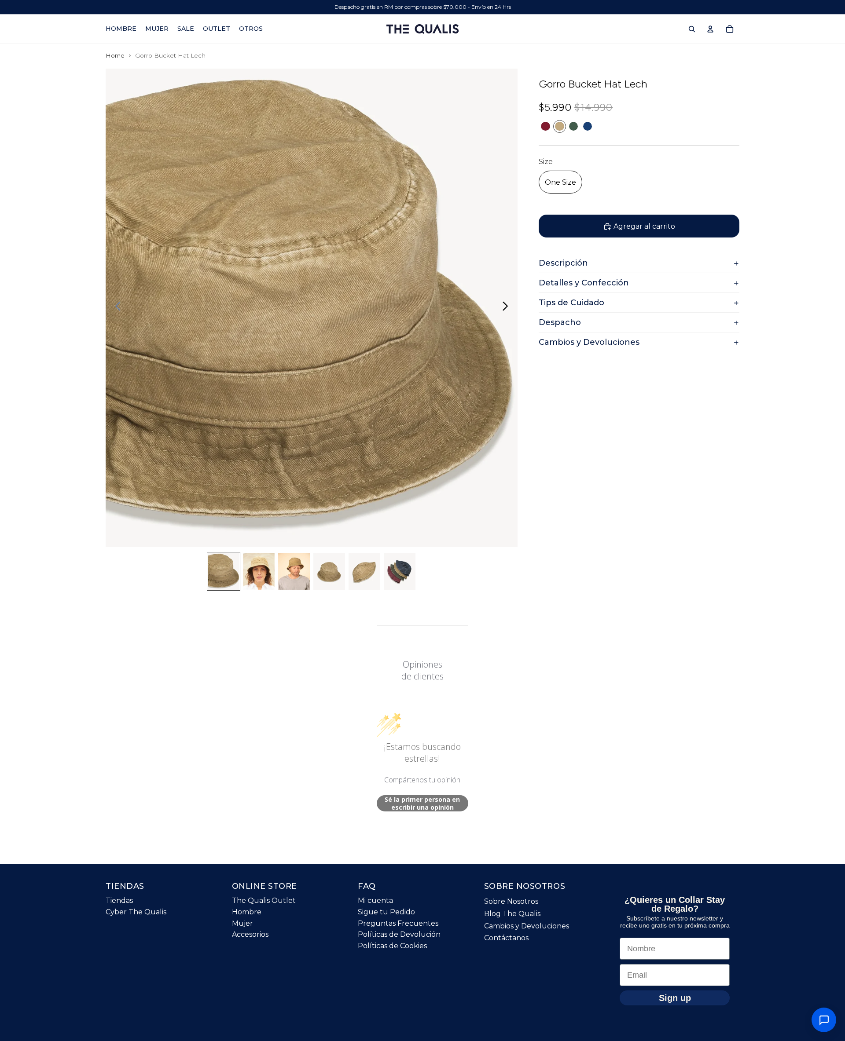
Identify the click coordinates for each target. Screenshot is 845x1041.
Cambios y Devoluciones (589, 342)
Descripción (563, 263)
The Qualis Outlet (264, 901)
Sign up (675, 998)
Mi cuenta (375, 901)
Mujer (242, 923)
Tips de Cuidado (571, 303)
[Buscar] (692, 29)
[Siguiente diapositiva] (508, 308)
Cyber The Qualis (136, 912)
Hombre (246, 912)
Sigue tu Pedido (386, 912)
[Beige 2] (559, 126)
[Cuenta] (710, 29)
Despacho (560, 323)
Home (115, 55)
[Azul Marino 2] (587, 126)
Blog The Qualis (512, 914)
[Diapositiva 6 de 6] (399, 571)
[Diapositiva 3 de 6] (294, 571)
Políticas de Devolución (399, 935)
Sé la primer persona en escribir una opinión (422, 803)
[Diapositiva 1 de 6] (223, 571)
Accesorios (250, 935)
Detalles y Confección (584, 283)
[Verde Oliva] (573, 126)
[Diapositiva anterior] (115, 308)
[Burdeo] (545, 126)
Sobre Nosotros (511, 902)
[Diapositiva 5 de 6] (364, 571)
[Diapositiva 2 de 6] (259, 571)
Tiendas (119, 901)
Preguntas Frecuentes (398, 923)
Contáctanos (506, 938)
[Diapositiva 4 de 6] (329, 571)
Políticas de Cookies (392, 946)
